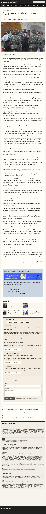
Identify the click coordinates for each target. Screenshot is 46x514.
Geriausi (21, 322)
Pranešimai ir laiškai (31, 5)
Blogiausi (27, 322)
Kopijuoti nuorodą (24, 19)
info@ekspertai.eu (24, 263)
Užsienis (25, 5)
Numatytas (7, 54)
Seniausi (16, 322)
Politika (11, 5)
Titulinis (3, 5)
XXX (41, 5)
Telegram (14, 19)
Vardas (5, 383)
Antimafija (16, 5)
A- (3, 54)
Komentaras (6, 388)
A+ (10, 54)
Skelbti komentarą (10, 398)
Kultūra (21, 5)
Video (37, 5)
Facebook (9, 19)
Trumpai (7, 5)
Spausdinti (14, 54)
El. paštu (18, 19)
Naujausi (10, 322)
